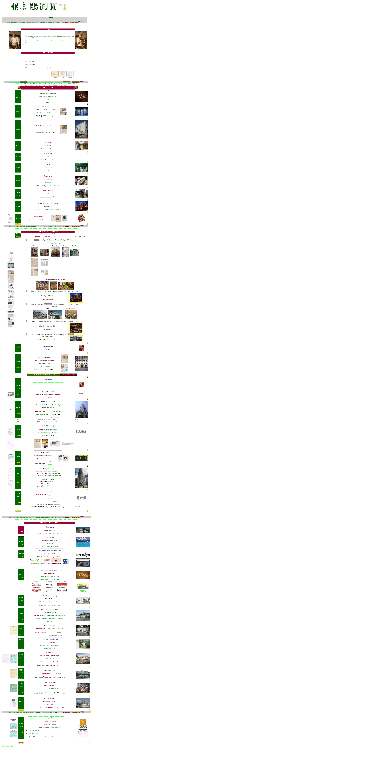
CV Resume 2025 (7, 746)
